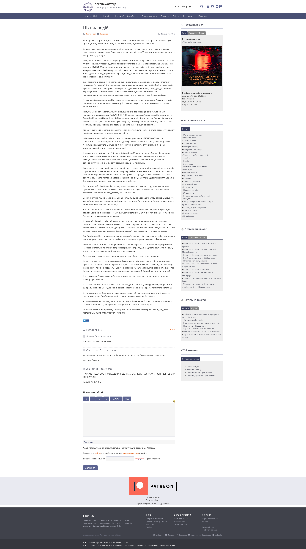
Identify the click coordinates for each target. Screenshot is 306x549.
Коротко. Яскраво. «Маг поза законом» (200, 255)
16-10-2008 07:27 (105, 369)
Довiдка (149, 527)
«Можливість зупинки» (192, 42)
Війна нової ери (190, 152)
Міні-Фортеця (179, 521)
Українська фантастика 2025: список (199, 258)
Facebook (183, 535)
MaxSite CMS (123, 542)
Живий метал (189, 193)
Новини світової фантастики (199, 372)
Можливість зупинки (192, 135)
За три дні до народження (194, 207)
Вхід (177, 6)
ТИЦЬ (119, 526)
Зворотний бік (189, 143)
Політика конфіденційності (111, 535)
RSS (173, 329)
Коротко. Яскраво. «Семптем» (196, 269)
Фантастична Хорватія (193, 320)
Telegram (171, 535)
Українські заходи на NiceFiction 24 (198, 329)
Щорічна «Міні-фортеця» (156, 521)
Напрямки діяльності (154, 519)
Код (127, 398)
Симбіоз (186, 158)
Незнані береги (190, 172)
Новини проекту (194, 369)
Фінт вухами (188, 169)
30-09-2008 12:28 (104, 336)
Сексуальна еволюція (192, 149)
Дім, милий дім (190, 184)
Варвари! (187, 178)
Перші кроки (105, 34)
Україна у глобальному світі (195, 155)
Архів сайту (151, 524)
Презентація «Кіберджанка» (195, 326)
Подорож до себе (190, 190)
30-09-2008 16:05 (109, 350)
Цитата (115, 398)
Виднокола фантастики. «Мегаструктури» (201, 323)
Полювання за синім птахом (195, 166)
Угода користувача (91, 535)
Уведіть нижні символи (94, 458)
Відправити (90, 467)
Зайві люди (188, 164)
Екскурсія (187, 198)
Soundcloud (206, 535)
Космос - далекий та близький (196, 196)
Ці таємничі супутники (193, 175)
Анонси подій (193, 366)
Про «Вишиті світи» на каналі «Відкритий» (201, 331)
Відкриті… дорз (190, 210)
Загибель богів (189, 140)
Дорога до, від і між (191, 181)
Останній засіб (189, 137)
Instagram (160, 535)
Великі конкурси (180, 524)
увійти (97, 453)
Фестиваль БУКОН (181, 519)
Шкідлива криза (190, 213)
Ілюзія (186, 161)
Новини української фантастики (201, 375)
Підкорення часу (190, 146)
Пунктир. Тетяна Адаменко (195, 261)
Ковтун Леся (91, 34)
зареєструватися (131, 453)
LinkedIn (218, 535)
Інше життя (188, 187)
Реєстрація (186, 6)
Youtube (194, 535)
